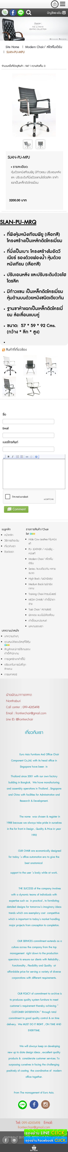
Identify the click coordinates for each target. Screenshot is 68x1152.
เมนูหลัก (6, 529)
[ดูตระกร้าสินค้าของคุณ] (55, 4)
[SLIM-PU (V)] (33, 365)
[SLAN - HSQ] (54, 365)
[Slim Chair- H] (12, 386)
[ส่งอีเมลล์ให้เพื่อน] (14, 1140)
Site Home (12, 47)
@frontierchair (24, 719)
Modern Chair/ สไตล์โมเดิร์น (43, 47)
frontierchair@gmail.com (30, 713)
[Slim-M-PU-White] (12, 365)
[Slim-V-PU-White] (33, 386)
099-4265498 (31, 707)
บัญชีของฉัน (54, 13)
